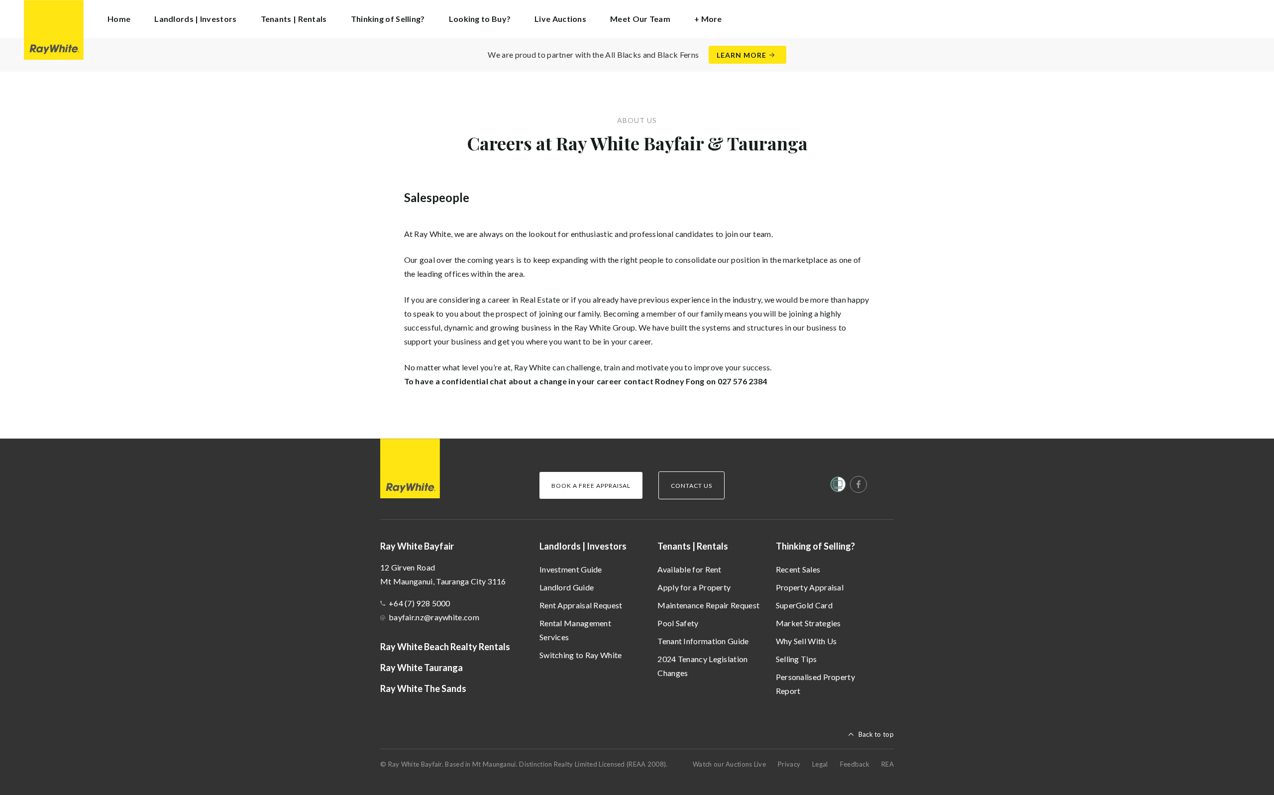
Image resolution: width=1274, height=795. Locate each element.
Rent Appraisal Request (581, 605)
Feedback (854, 764)
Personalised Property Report (815, 683)
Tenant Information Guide (702, 641)
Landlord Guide (566, 587)
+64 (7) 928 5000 (419, 603)
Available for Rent (689, 569)
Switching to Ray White (580, 655)
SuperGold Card (804, 605)
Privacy (789, 764)
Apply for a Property (694, 587)
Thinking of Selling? (815, 546)
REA (887, 764)
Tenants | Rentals (692, 546)
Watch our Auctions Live (729, 764)
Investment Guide (570, 569)
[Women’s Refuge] (838, 486)
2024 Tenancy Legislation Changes (702, 666)
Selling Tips (796, 659)
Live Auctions (560, 18)
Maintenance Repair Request (708, 605)
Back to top (876, 734)
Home (118, 18)
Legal (820, 764)
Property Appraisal (810, 587)
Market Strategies (808, 623)
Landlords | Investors (583, 546)
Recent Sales (798, 569)
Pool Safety (677, 623)
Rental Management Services (575, 630)
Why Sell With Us (806, 641)
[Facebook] (858, 484)
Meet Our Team (640, 18)
